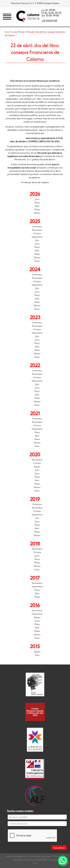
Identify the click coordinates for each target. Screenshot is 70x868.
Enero (37, 261)
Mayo (37, 202)
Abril (37, 206)
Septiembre (37, 237)
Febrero (37, 213)
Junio (37, 199)
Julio (37, 240)
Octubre (37, 233)
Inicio (7, 32)
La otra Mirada (17, 32)
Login (35, 863)
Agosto (37, 466)
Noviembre (37, 230)
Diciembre (37, 226)
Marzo (37, 209)
